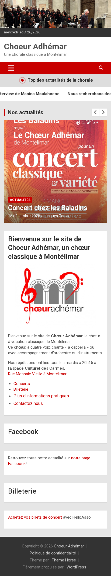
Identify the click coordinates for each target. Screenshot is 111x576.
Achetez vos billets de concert (35, 517)
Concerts (21, 383)
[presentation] (95, 112)
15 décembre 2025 (24, 216)
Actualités (20, 200)
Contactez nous (28, 403)
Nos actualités (25, 112)
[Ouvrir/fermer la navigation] (11, 68)
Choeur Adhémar (35, 46)
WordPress (76, 567)
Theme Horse (64, 560)
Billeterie (20, 389)
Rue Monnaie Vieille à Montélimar (37, 374)
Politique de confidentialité (53, 553)
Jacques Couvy (56, 216)
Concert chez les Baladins (47, 208)
